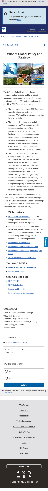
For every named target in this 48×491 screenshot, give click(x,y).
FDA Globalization (15, 285)
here (19, 20)
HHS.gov (24, 448)
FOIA (24, 443)
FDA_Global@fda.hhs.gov (17, 342)
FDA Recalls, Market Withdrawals (22, 267)
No (10, 378)
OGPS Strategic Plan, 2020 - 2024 (22, 258)
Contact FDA (24, 466)
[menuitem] (23, 352)
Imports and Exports (16, 271)
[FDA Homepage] (4, 29)
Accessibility (24, 416)
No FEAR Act (24, 432)
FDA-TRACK (13, 281)
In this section (10, 45)
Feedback (46, 242)
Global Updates (14, 227)
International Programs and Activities (23, 247)
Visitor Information (24, 421)
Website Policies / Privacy (24, 427)
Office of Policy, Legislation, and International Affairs (22, 36)
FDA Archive (24, 405)
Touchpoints (8, 392)
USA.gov (24, 453)
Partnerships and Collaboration (21, 293)
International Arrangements (19, 243)
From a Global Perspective (19, 217)
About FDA (24, 411)
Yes (10, 371)
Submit (24, 384)
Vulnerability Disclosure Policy (23, 437)
